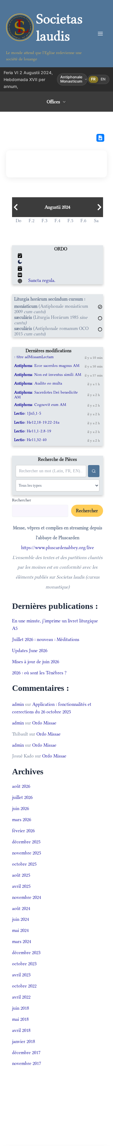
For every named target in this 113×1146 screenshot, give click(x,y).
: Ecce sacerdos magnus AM (47, 365)
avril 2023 (21, 975)
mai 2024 (20, 930)
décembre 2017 (26, 1052)
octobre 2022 (24, 986)
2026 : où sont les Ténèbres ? (39, 673)
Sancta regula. (41, 280)
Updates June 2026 (29, 650)
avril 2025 (21, 886)
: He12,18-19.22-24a (36, 422)
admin (18, 704)
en (103, 79)
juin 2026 (20, 808)
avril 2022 (21, 997)
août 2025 (21, 875)
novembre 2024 (26, 897)
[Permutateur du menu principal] (100, 34)
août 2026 (21, 786)
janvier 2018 (23, 1041)
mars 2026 (21, 819)
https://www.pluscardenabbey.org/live (57, 547)
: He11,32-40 (30, 439)
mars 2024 (21, 941)
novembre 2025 (26, 853)
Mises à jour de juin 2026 (35, 661)
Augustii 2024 (57, 207)
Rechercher (21, 499)
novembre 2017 (26, 1063)
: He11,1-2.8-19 (32, 431)
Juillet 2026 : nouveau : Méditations (45, 639)
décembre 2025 (26, 842)
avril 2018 (21, 1030)
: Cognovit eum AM (40, 404)
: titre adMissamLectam (34, 357)
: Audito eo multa (38, 383)
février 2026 (23, 830)
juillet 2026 (22, 797)
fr (93, 79)
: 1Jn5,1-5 (27, 413)
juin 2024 (20, 919)
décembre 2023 (26, 952)
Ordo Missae (44, 723)
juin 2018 (20, 1008)
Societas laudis (59, 27)
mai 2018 (20, 1019)
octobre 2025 (24, 864)
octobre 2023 (24, 963)
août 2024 (21, 908)
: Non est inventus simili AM (47, 374)
